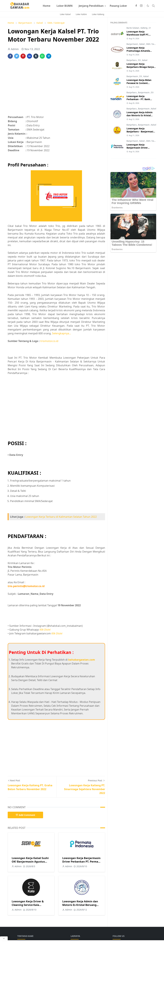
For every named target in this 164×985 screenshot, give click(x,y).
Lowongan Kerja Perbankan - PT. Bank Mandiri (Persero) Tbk (139, 99)
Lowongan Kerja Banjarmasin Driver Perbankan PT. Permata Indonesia (81, 861)
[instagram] (141, 6)
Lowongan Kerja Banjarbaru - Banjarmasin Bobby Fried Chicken (141, 131)
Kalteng (144, 28)
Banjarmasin (132, 44)
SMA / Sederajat (153, 44)
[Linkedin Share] (29, 56)
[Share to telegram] (48, 56)
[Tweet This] (16, 56)
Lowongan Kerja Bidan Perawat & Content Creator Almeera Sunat (139, 83)
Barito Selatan (133, 28)
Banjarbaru (132, 60)
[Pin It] (23, 56)
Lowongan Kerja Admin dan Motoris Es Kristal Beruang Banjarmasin (80, 905)
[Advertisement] (56, 88)
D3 (139, 60)
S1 (150, 28)
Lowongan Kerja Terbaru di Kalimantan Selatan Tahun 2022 (61, 516)
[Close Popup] (4, 938)
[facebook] (136, 6)
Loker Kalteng (98, 14)
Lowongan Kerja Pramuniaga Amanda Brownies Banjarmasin (139, 50)
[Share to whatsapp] (42, 56)
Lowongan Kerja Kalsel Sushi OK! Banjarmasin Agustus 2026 (30, 861)
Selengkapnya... (61, 333)
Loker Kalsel (65, 14)
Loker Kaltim (81, 14)
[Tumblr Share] (35, 56)
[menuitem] (46, 6)
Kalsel (142, 44)
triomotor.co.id (49, 341)
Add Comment (27, 814)
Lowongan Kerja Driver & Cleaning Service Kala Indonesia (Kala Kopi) (28, 905)
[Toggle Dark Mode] (148, 5)
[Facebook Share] (10, 56)
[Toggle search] (153, 6)
